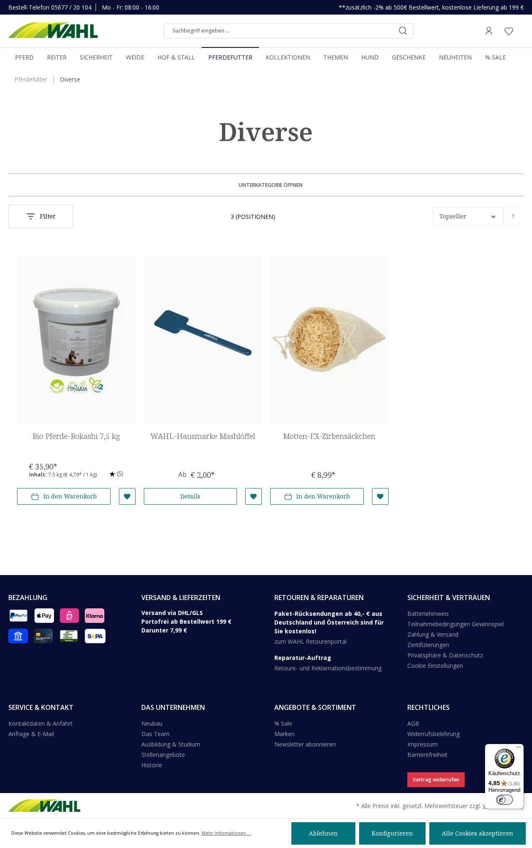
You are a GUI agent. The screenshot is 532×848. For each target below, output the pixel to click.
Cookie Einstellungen (435, 665)
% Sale (283, 723)
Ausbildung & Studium (170, 744)
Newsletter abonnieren (305, 744)
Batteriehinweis (428, 613)
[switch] (504, 800)
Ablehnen (323, 833)
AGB (413, 723)
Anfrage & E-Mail (31, 734)
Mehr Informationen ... (226, 833)
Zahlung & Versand (432, 634)
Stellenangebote (163, 755)
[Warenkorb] (521, 31)
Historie (151, 765)
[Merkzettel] (509, 31)
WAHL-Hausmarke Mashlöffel (202, 436)
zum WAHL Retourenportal (310, 641)
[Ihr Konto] (489, 31)
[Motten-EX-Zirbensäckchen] (329, 340)
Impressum (422, 744)
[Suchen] (403, 31)
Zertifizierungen (428, 645)
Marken (284, 734)
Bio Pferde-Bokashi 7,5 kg (76, 436)
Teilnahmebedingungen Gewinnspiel (455, 624)
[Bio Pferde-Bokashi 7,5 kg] (76, 340)
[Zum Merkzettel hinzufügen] (127, 496)
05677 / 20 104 (71, 7)
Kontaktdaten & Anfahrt (40, 723)
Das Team (155, 734)
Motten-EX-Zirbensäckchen (329, 436)
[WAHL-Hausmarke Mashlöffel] (203, 340)
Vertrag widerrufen (436, 779)
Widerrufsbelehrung (433, 734)
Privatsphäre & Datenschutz (445, 655)
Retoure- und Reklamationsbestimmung (328, 668)
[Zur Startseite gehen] (53, 30)
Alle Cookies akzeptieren (477, 833)
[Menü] (519, 749)
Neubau (152, 723)
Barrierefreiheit (427, 755)
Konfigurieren (392, 833)
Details (190, 496)
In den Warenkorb (70, 496)
